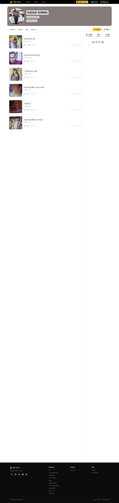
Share (107, 29)
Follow (98, 29)
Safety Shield (52, 488)
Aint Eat (27, 104)
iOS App (93, 470)
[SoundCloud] (96, 42)
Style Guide (51, 493)
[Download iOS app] (95, 2)
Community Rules (53, 472)
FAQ (50, 470)
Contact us (73, 470)
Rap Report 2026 (53, 483)
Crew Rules (51, 475)
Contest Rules (52, 478)
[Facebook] (99, 42)
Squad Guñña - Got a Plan (34, 87)
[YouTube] (93, 42)
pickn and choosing (32, 55)
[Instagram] (15, 474)
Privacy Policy (105, 499)
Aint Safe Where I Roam (33, 120)
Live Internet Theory (54, 485)
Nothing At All (29, 39)
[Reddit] (26, 474)
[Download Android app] (104, 2)
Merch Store (52, 491)
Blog (50, 480)
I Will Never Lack (30, 71)
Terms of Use (97, 499)
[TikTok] (102, 42)
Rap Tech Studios (18, 499)
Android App (94, 472)
